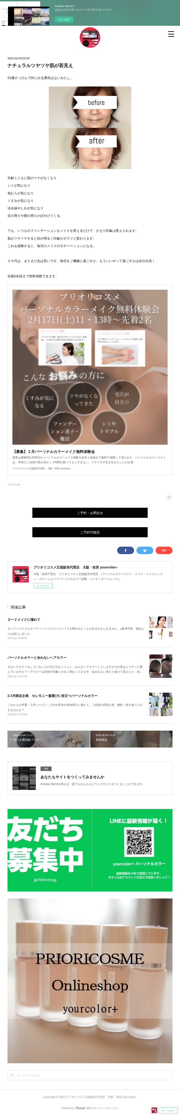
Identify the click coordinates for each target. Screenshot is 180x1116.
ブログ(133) (14, 484)
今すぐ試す (64, 19)
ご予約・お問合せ (90, 513)
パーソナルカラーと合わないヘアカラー (37, 657)
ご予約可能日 (90, 532)
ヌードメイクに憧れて (24, 619)
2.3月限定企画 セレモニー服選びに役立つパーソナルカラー (53, 695)
